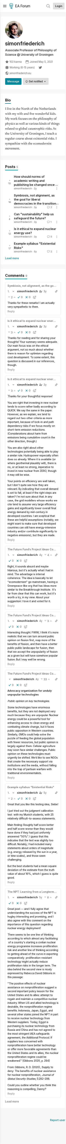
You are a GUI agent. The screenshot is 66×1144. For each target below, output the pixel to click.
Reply (11, 311)
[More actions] (57, 188)
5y (45, 792)
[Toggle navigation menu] (4, 6)
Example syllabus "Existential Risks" (31, 787)
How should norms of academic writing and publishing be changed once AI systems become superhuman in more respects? (36, 185)
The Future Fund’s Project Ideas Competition (36, 549)
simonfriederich (23, 188)
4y (40, 554)
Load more (12, 258)
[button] (9, 291)
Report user (57, 1120)
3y (45, 291)
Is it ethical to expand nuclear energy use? (35, 320)
